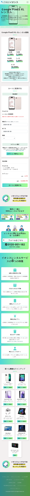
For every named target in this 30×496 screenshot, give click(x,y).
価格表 (15, 455)
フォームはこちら (15, 240)
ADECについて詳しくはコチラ (15, 341)
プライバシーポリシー (15, 488)
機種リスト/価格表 (8, 387)
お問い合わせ (9, 479)
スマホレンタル (5, 476)
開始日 (10, 121)
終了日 (4, 128)
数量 (3, 135)
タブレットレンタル (15, 476)
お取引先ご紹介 (12, 482)
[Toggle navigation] (27, 2)
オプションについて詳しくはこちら (15, 150)
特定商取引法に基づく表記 (9, 485)
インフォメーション (22, 485)
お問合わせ (14, 76)
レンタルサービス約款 (19, 479)
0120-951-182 (16, 245)
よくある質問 (25, 476)
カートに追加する (15, 185)
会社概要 (19, 482)
